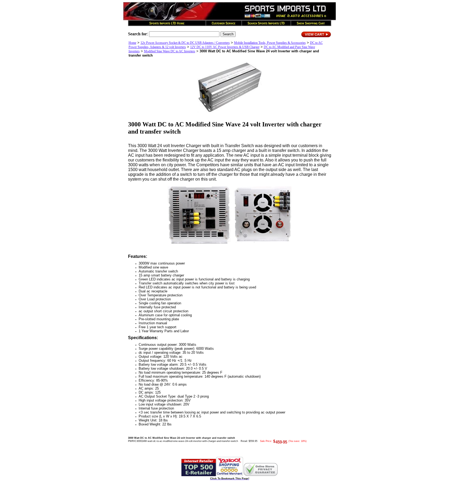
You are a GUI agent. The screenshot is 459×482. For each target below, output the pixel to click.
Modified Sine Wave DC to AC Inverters (169, 51)
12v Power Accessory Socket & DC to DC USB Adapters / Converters (185, 43)
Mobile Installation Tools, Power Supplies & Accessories (270, 43)
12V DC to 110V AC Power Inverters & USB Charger (225, 47)
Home (132, 43)
